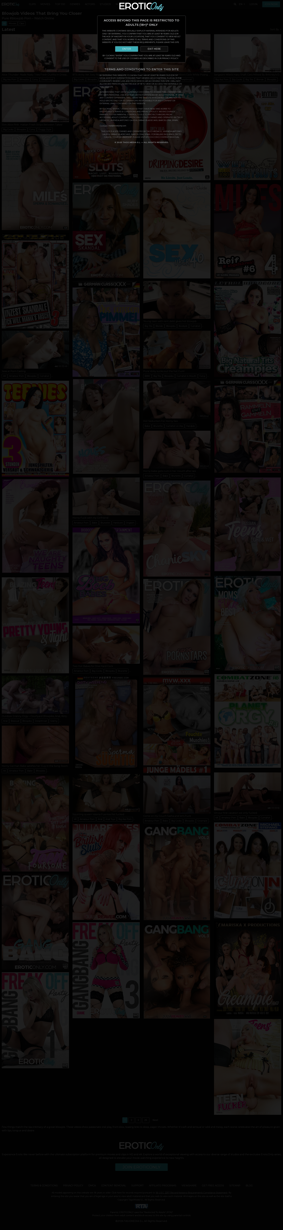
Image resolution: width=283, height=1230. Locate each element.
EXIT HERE (154, 48)
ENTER (126, 48)
